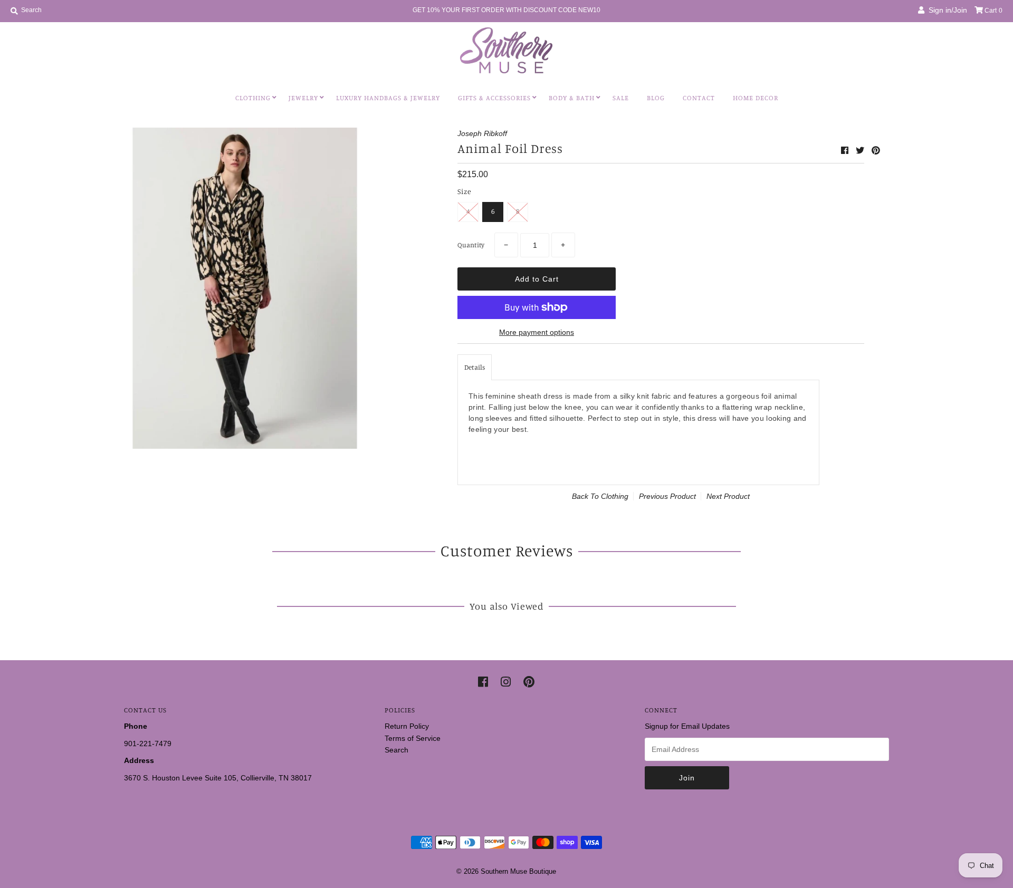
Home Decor (755, 97)
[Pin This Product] (876, 150)
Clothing (253, 97)
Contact (699, 97)
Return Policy (407, 726)
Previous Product (667, 496)
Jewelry (303, 97)
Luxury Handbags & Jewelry (388, 97)
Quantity (470, 244)
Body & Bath (572, 97)
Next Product (728, 496)
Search (396, 750)
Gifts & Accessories (494, 97)
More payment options (536, 332)
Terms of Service (413, 738)
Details (474, 367)
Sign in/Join (945, 10)
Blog (656, 97)
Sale (621, 97)
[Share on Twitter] (861, 150)
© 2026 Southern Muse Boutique (506, 871)
